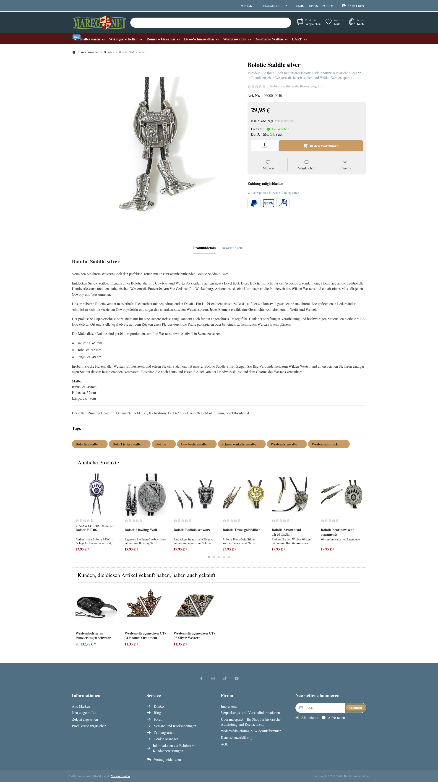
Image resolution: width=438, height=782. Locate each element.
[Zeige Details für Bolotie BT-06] (96, 495)
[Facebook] (201, 678)
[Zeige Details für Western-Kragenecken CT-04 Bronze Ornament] (146, 607)
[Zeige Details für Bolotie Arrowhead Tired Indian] (293, 495)
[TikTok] (225, 678)
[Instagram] (213, 678)
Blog (300, 5)
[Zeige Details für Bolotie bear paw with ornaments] (342, 495)
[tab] (204, 247)
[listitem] (156, 145)
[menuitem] (89, 39)
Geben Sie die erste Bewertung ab (295, 86)
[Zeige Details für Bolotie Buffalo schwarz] (195, 495)
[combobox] (210, 23)
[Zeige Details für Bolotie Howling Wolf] (146, 495)
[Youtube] (237, 678)
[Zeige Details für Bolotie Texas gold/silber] (244, 495)
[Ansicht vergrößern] (156, 145)
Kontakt (247, 6)
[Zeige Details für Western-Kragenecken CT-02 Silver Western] (195, 607)
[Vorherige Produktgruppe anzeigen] (77, 516)
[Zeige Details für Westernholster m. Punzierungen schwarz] (96, 607)
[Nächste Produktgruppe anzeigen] (361, 516)
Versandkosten (284, 120)
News (313, 5)
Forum (327, 5)
